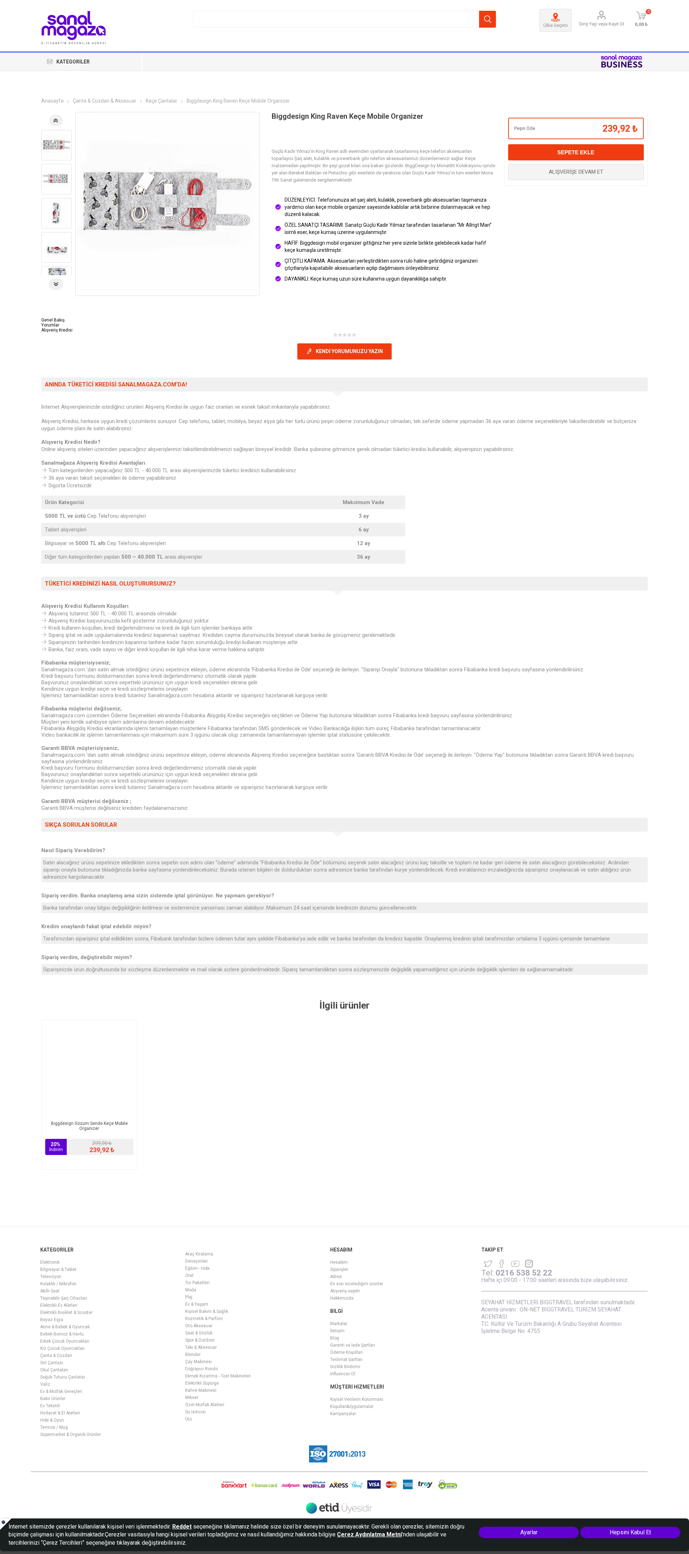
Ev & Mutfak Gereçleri (61, 1391)
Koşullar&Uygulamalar (352, 1406)
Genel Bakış (53, 320)
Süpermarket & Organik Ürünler (70, 1434)
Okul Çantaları (54, 1369)
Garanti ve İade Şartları (352, 1345)
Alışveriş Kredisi (56, 330)
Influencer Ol (342, 1373)
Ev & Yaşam (196, 1304)
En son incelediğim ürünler (356, 1283)
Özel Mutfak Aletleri (204, 1404)
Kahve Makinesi (200, 1390)
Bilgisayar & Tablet (58, 1269)
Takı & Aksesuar (201, 1347)
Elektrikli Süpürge (202, 1383)
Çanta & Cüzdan (56, 1355)
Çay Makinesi (198, 1361)
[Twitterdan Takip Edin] (488, 1263)
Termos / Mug (54, 1427)
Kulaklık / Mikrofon (58, 1283)
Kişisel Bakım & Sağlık (206, 1311)
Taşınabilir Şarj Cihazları (63, 1298)
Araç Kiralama (199, 1254)
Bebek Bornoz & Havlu (62, 1334)
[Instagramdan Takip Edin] (515, 1263)
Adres (336, 1276)
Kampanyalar (343, 1413)
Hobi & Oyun (52, 1420)
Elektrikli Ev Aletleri (59, 1305)
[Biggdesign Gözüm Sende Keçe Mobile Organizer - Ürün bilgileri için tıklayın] (89, 1067)
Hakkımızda (341, 1298)
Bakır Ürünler (53, 1398)
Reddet (182, 1526)
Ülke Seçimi (555, 25)
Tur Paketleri (197, 1282)
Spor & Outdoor (200, 1340)
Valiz (45, 1384)
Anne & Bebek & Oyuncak (65, 1326)
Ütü (188, 1419)
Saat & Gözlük (198, 1332)
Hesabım (339, 1262)
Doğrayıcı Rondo (201, 1368)
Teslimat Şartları (346, 1359)
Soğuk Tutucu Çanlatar (62, 1377)
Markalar (338, 1323)
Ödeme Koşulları (346, 1352)
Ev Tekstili (50, 1405)
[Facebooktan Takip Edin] (501, 1263)
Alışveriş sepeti (345, 1291)
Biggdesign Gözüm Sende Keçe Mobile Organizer (89, 1126)
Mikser (191, 1397)
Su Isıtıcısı (195, 1411)
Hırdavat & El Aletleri (60, 1412)
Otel (189, 1275)
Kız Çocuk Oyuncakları (62, 1348)
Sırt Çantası (51, 1362)
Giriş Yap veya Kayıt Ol (601, 24)
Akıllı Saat (50, 1291)
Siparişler (339, 1269)
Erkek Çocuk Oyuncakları (64, 1341)
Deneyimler (196, 1261)
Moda (190, 1289)
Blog (334, 1338)
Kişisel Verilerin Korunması (356, 1399)
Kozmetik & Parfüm (204, 1318)
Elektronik (50, 1262)
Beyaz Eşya (51, 1319)
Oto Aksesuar (198, 1325)
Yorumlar (50, 325)
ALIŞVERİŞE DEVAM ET (576, 172)
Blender (193, 1354)
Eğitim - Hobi (197, 1268)
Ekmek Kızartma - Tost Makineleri (218, 1376)
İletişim (337, 1330)
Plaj (188, 1297)
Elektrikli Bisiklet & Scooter (66, 1312)
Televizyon (50, 1276)
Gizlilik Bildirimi (345, 1366)
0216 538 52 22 (524, 1272)
